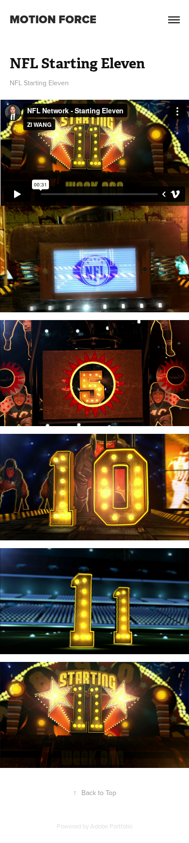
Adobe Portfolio (111, 826)
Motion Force (53, 19)
